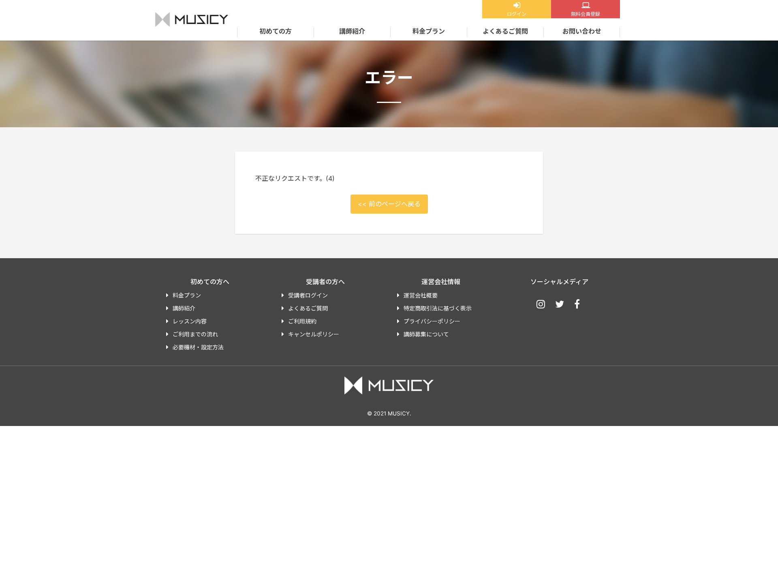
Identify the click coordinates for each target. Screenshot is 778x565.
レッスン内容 (190, 321)
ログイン (516, 14)
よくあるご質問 (505, 31)
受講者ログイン (308, 295)
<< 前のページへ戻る (389, 204)
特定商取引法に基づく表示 (438, 308)
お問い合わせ (581, 31)
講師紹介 (352, 31)
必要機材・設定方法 (198, 347)
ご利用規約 (302, 321)
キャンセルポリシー (313, 334)
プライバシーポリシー (432, 321)
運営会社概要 (421, 295)
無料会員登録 (585, 14)
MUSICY (191, 19)
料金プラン (429, 31)
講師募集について (426, 334)
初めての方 (275, 31)
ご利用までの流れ (195, 334)
